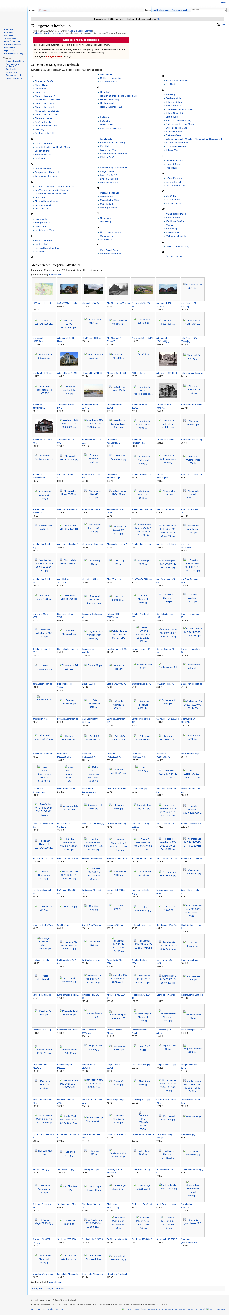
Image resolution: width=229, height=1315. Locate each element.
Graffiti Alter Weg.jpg (91, 925)
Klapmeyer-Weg (108, 150)
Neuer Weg (105, 218)
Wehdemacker (173, 217)
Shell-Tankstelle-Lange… (167, 1204)
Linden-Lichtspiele (109, 179)
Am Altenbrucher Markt (46, 125)
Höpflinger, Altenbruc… (43, 960)
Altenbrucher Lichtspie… (167, 544)
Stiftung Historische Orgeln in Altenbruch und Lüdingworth (194, 139)
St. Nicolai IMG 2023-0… (93, 1239)
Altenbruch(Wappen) (45, 96)
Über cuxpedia (47, 1309)
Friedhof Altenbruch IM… (68, 858)
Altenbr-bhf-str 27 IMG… (68, 373)
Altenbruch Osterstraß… (44, 753)
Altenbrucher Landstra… (142, 544)
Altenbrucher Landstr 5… (118, 544)
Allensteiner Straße (44, 81)
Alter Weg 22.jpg (114, 579)
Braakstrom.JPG (40, 719)
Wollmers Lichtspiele (176, 236)
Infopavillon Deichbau (110, 128)
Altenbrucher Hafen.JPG (167, 509)
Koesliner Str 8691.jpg (42, 1030)
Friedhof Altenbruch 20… (192, 823)
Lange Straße (107, 171)
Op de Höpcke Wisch (110, 232)
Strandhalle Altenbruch (177, 142)
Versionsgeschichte (180, 10)
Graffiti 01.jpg (63, 925)
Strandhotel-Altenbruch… (93, 1274)
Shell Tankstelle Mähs (176, 128)
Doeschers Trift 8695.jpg (93, 823)
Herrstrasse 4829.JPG (166, 925)
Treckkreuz (171, 168)
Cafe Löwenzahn (43, 168)
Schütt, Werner (173, 117)
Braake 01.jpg (88, 684)
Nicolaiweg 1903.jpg (141, 1099)
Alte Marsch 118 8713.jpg (118, 303)
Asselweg (39, 129)
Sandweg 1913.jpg (90, 1169)
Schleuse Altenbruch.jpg (192, 1169)
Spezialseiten (12, 69)
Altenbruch (40, 92)
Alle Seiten (8, 35)
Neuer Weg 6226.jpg (116, 1099)
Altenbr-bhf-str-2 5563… (93, 373)
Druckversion (11, 72)
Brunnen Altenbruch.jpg (67, 719)
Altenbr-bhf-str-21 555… (117, 373)
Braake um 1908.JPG (116, 684)
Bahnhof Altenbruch (44, 143)
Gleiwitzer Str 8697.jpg (43, 925)
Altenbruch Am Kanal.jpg (192, 373)
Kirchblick (105, 146)
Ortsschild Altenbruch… (117, 1134)
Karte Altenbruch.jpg (42, 995)
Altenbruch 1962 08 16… (167, 373)
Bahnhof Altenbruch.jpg (67, 649)
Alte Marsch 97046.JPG (142, 338)
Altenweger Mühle (43, 118)
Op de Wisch (106, 236)
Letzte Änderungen (12, 41)
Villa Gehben (172, 196)
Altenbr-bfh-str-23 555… (43, 373)
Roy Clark (170, 84)
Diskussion (78, 31)
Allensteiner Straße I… (92, 303)
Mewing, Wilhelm (108, 207)
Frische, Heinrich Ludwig (47, 248)
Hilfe (223, 24)
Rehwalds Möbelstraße (177, 80)
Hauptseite (8, 29)
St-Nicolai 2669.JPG (66, 1239)
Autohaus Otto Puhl (44, 133)
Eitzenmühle (41, 219)
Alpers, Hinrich (42, 85)
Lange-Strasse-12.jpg (166, 1064)
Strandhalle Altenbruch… (44, 1274)
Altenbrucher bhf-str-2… (93, 509)
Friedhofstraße (42, 244)
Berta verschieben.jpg (42, 684)
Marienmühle (106, 196)
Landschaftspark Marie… (192, 1030)
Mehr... (160, 19)
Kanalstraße (106, 139)
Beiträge (88, 31)
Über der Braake (174, 256)
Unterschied (39, 33)
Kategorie (33, 10)
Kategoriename (54, 56)
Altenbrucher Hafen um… (143, 509)
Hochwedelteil (107, 103)
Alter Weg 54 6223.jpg (142, 579)
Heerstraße (105, 92)
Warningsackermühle (176, 214)
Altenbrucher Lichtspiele (46, 114)
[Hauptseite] (13, 12)
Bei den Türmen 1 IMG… (118, 649)
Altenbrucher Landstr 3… (93, 544)
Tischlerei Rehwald (175, 160)
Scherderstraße (173, 105)
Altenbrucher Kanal (44, 107)
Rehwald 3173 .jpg (41, 1169)
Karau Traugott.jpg (189, 960)
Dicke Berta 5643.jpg (190, 753)
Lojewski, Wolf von (109, 182)
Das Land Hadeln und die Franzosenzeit (54, 186)
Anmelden (222, 3)
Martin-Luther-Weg (109, 200)
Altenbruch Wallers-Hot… (192, 474)
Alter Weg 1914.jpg (90, 579)
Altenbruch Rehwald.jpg (191, 439)
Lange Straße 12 (108, 175)
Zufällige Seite (10, 38)
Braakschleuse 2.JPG (141, 684)
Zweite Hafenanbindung (177, 246)
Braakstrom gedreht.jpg (191, 684)
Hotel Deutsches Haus (111, 107)
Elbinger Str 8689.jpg (116, 823)
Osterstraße (106, 239)
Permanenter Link (13, 75)
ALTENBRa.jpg (138, 373)
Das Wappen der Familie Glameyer (52, 190)
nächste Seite (56, 274)
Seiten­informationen (14, 78)
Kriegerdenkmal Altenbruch (113, 153)
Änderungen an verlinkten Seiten (13, 65)
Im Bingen (105, 117)
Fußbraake (40, 251)
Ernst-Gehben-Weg (44, 230)
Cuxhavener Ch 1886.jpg (167, 719)
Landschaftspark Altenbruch (114, 167)
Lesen (148, 10)
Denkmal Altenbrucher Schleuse (50, 193)
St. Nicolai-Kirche (174, 131)
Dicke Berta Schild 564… (118, 788)
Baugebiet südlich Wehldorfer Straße (53, 147)
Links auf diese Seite (15, 61)
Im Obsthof (105, 121)
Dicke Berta (40, 197)
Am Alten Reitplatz (44, 122)
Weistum (170, 225)
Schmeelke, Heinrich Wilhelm (180, 109)
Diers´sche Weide (43, 205)
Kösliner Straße (107, 157)
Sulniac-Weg (172, 150)
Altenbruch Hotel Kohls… (192, 404)
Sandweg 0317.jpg (65, 1169)
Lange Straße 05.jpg (141, 1064)
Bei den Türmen (43, 151)
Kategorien (37, 1288)
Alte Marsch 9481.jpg (91, 338)
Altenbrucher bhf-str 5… (68, 509)
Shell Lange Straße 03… (143, 1204)
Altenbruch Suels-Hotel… (143, 474)
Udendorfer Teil (173, 182)
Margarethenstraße (109, 193)
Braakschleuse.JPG (165, 684)
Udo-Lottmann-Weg (175, 185)
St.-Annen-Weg (173, 135)
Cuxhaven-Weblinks (12, 45)
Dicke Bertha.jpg (139, 788)
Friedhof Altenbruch (44, 240)
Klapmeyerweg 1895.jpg (192, 995)
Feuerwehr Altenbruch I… (167, 823)
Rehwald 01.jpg (188, 1134)
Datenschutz (35, 1309)
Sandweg (170, 94)
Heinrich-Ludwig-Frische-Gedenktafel (118, 96)
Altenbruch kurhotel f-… (167, 439)
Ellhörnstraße (41, 226)
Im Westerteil (106, 124)
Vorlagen (49, 1288)
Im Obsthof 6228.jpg (91, 960)
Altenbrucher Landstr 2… (68, 544)
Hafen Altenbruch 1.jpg (142, 925)
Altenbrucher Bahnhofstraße (49, 99)
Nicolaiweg (105, 221)
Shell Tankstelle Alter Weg (178, 120)
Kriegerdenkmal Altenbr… (68, 1030)
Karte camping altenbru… (68, 995)
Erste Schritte (9, 47)
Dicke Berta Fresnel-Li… (68, 788)
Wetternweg (171, 228)
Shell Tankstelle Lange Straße (180, 124)
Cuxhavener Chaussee (46, 176)
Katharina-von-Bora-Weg (112, 142)
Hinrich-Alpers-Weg (109, 99)
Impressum (9, 51)
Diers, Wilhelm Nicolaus (46, 201)
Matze (70, 31)
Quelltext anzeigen (161, 10)
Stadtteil (60, 1288)
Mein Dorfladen (107, 204)
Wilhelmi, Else (172, 232)
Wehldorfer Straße (175, 221)
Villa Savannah (173, 199)
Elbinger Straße (42, 222)
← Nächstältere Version (55, 33)
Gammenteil (106, 74)
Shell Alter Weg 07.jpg (67, 1204)
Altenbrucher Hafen (44, 103)
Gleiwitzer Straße (108, 81)
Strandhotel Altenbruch (177, 146)
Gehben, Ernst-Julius (110, 78)
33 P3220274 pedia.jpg (67, 303)
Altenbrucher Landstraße (47, 111)
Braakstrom (40, 158)
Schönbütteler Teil (174, 113)
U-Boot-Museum (174, 178)
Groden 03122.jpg (115, 925)
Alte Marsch (40, 88)
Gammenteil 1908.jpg (116, 890)
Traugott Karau (173, 164)
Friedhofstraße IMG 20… (192, 858)
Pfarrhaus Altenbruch (110, 253)
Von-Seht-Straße (174, 203)
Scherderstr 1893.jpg (141, 1169)
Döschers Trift (41, 208)
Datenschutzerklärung (13, 54)
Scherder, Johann (174, 102)
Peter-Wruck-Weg (109, 250)
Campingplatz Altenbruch (47, 172)
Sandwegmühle (173, 98)
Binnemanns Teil (43, 154)
